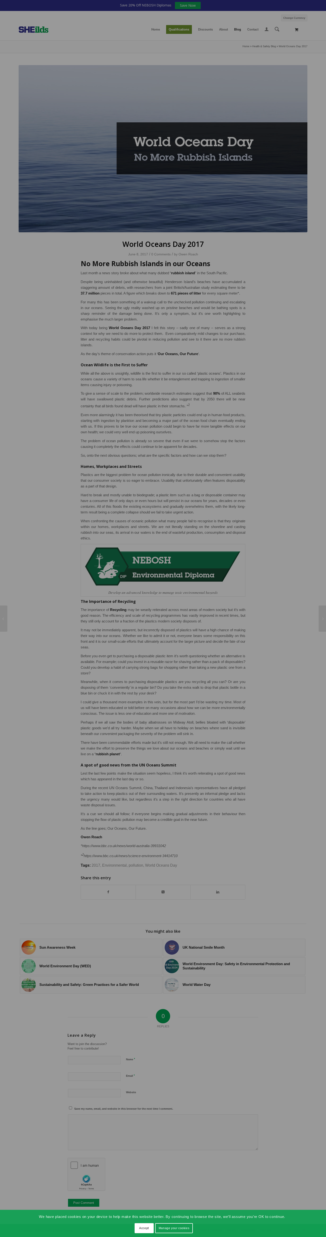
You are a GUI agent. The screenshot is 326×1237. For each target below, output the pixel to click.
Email (130, 1075)
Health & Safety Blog (264, 46)
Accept (144, 1228)
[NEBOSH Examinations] (3, 619)
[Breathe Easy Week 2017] (322, 619)
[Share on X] (163, 892)
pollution (136, 865)
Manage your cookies (174, 1228)
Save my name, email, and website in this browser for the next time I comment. (123, 1108)
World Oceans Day (161, 865)
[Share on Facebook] (108, 892)
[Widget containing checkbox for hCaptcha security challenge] (86, 1174)
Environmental (114, 865)
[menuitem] (293, 17)
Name (130, 1059)
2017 (96, 865)
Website (131, 1092)
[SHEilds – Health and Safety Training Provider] (38, 29)
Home (245, 46)
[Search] (277, 29)
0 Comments (161, 254)
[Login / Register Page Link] (267, 30)
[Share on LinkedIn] (218, 892)
